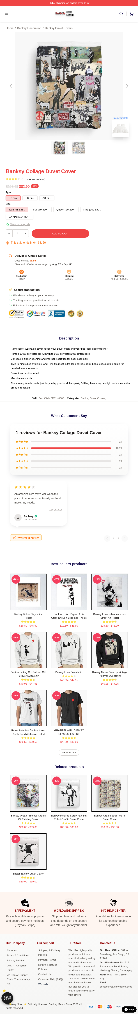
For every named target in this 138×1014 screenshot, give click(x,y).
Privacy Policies (15, 960)
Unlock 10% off (7, 998)
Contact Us (44, 974)
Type (8, 192)
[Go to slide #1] (59, 147)
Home (9, 28)
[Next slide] (126, 86)
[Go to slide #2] (78, 147)
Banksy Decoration (29, 28)
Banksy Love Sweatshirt (68, 672)
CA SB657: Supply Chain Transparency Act (18, 979)
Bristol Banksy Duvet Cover (28, 873)
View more (69, 752)
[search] (121, 14)
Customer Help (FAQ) (50, 979)
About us (12, 950)
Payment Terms (47, 959)
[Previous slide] (11, 86)
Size (8, 203)
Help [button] (131, 1009)
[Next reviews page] (124, 538)
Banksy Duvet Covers (59, 28)
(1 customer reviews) (33, 179)
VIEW (28, 606)
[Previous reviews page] (107, 538)
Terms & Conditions (18, 955)
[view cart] (131, 14)
